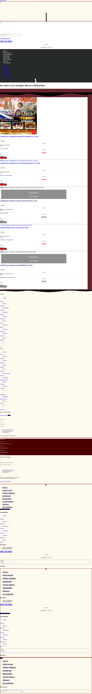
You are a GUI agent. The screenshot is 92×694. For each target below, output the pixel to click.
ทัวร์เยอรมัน (2, 388)
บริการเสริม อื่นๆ (7, 62)
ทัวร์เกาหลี (2, 310)
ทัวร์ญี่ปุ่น (2, 301)
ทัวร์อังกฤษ (2, 375)
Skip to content (3, 0)
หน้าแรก (5, 51)
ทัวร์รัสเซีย (2, 358)
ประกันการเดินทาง (7, 59)
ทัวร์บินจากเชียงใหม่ (7, 54)
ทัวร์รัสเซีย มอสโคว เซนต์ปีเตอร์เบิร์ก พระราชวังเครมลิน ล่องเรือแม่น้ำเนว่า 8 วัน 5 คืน (20, 163)
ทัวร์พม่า (1, 327)
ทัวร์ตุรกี (1, 354)
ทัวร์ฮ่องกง (2, 314)
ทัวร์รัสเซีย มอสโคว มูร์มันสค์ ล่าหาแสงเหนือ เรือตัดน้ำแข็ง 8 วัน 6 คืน (16, 265)
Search (2, 34)
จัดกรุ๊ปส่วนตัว (6, 56)
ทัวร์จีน (1, 323)
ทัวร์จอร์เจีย (2, 362)
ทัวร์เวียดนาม (2, 318)
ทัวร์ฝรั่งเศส (2, 384)
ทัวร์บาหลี (2, 335)
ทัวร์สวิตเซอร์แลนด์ (3, 379)
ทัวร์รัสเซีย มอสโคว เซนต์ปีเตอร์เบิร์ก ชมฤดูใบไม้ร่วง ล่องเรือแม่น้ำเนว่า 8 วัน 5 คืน (19, 136)
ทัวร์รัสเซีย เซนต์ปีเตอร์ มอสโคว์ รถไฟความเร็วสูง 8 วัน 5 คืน (14, 227)
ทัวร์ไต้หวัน (2, 305)
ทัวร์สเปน (2, 403)
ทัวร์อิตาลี (2, 371)
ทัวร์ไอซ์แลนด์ (2, 394)
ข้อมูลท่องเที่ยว (6, 57)
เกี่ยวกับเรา (5, 61)
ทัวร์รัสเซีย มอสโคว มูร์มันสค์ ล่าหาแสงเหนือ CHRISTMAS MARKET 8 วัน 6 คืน (18, 200)
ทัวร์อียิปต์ (2, 367)
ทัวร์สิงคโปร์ (2, 331)
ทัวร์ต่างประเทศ (6, 52)
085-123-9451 (6, 41)
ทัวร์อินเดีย (2, 340)
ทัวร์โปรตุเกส (2, 409)
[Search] (2, 36)
